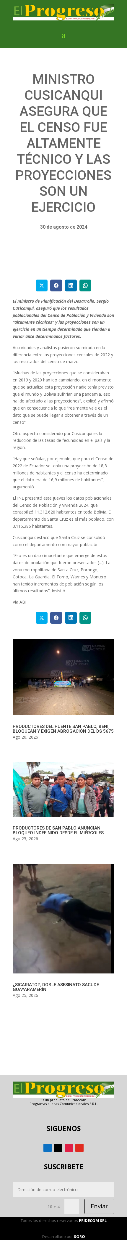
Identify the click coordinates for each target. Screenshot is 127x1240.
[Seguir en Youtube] (79, 1148)
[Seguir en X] (58, 1148)
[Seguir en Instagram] (69, 1148)
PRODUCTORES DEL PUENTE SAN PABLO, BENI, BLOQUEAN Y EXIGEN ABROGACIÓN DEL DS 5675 (63, 729)
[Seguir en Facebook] (47, 1148)
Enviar (99, 1206)
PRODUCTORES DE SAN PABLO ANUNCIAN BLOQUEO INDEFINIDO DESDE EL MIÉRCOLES (58, 830)
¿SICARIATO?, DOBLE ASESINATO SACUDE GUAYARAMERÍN (56, 987)
